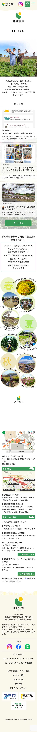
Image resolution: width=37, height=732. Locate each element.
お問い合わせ (18, 679)
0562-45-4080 (10, 464)
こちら (25, 578)
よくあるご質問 (18, 675)
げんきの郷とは (18, 654)
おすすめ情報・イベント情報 (18, 671)
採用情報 (18, 684)
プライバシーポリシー (18, 688)
